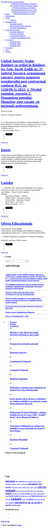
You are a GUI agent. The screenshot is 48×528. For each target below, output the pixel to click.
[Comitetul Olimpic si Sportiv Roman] (24, 6)
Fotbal (7, 18)
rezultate (30, 499)
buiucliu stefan (32, 481)
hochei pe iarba (19, 496)
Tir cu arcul (9, 40)
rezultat (24, 499)
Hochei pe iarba (11, 22)
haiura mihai (36, 493)
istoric (26, 496)
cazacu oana (24, 484)
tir (26, 502)
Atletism (13, 20)
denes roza (33, 491)
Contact (8, 52)
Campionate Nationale (18, 36)
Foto (7, 50)
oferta (44, 496)
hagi (32, 493)
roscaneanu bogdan (39, 499)
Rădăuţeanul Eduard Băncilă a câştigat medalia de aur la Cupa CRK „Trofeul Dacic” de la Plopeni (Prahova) (28, 414)
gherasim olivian (15, 493)
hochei (11, 496)
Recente (13, 324)
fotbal (8, 493)
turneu (14, 505)
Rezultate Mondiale (17, 32)
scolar (7, 502)
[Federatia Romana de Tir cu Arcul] (24, 10)
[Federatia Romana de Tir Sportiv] (24, 12)
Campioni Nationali (17, 34)
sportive (11, 503)
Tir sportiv (9, 48)
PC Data (18, 525)
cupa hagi (18, 491)
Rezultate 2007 (15, 42)
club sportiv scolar (17, 487)
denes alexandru (25, 491)
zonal (18, 505)
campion (39, 481)
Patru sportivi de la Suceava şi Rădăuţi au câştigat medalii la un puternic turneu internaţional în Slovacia (28, 401)
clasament (33, 484)
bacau (26, 481)
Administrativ (10, 16)
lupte (33, 496)
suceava (20, 502)
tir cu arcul (34, 502)
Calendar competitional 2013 (20, 38)
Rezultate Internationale (18, 28)
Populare (13, 322)
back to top (5, 521)
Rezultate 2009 (15, 46)
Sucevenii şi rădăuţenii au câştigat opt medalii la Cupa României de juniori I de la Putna (27, 428)
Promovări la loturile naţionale (20, 26)
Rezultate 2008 (15, 44)
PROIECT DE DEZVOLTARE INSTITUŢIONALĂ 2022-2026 (24, 333)
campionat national (10, 484)
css (40, 487)
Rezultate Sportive (16, 24)
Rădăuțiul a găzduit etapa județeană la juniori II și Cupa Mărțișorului (28, 388)
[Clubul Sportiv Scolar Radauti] (12, 2)
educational (40, 491)
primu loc (7, 499)
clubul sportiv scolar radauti (30, 487)
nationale (39, 496)
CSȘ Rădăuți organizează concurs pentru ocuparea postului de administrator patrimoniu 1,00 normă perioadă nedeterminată (24, 286)
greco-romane (25, 493)
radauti (16, 499)
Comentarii (14, 326)
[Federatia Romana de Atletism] (24, 8)
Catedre (7, 183)
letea (29, 496)
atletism (21, 481)
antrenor (10, 481)
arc (17, 481)
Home (7, 14)
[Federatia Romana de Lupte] (24, 14)
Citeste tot (4, 142)
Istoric (6, 150)
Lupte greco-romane (12, 30)
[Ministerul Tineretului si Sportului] (24, 4)
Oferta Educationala (16, 223)
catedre (18, 484)
